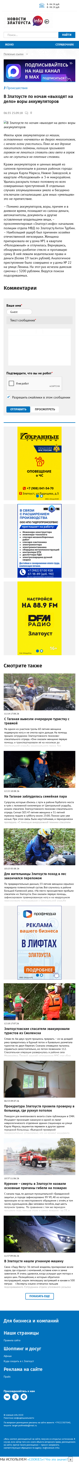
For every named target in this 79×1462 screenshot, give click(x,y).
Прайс (7, 1376)
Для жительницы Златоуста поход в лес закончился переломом (35, 876)
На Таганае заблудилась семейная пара (35, 796)
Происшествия (17, 88)
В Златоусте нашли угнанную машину (33, 1261)
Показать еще (39, 1296)
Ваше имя (14, 305)
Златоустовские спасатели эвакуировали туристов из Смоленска (37, 1031)
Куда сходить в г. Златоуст (19, 1361)
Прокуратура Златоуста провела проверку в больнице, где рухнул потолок (39, 1108)
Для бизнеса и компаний (31, 1321)
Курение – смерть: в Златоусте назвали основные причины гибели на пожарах (35, 1186)
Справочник (64, 44)
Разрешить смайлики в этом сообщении (41, 397)
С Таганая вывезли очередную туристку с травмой (36, 721)
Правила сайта (12, 1340)
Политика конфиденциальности (19, 1417)
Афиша (8, 1356)
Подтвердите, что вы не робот (29, 373)
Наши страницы (21, 1333)
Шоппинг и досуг (22, 1349)
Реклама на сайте (23, 1369)
